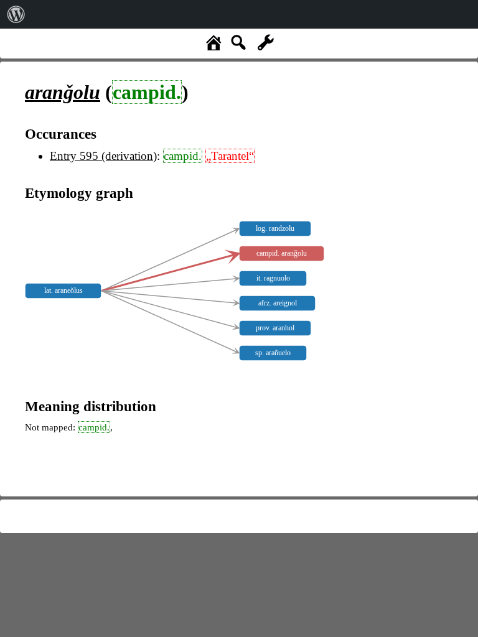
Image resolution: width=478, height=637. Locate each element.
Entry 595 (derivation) (103, 155)
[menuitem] (16, 14)
